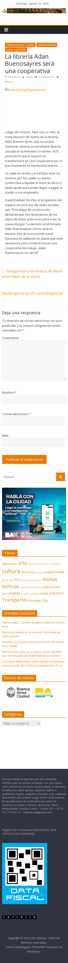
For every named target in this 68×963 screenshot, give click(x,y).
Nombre (9, 392)
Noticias (10, 586)
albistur (14, 564)
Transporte (14, 600)
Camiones (43, 564)
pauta (5, 593)
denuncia (28, 572)
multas (49, 579)
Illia (16, 579)
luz (40, 580)
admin (29, 77)
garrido (5, 580)
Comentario (10, 338)
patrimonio (52, 587)
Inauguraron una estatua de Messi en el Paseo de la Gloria (32, 274)
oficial (23, 587)
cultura (11, 571)
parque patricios (34, 587)
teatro (57, 593)
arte (22, 563)
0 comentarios (46, 77)
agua (5, 563)
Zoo (45, 600)
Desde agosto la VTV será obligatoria (32, 296)
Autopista (32, 564)
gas (11, 580)
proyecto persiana (30, 593)
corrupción (54, 564)
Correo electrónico (16, 414)
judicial (34, 580)
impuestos (25, 580)
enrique (39, 572)
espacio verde (54, 572)
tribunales (34, 600)
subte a (45, 593)
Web (5, 436)
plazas (14, 593)
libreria (9, 81)
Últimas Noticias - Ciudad (20, 44)
